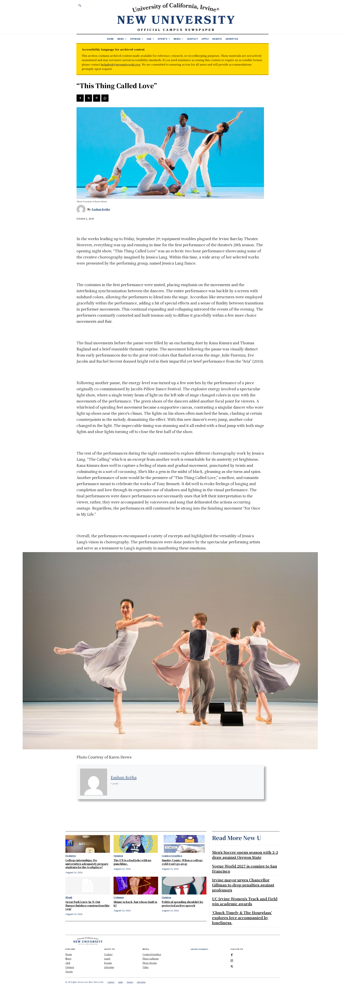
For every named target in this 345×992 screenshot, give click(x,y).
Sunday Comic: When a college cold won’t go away (182, 862)
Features (70, 856)
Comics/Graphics (172, 856)
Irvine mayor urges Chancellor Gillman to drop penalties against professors (243, 884)
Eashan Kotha (101, 209)
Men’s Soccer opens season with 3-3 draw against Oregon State (245, 855)
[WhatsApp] (105, 98)
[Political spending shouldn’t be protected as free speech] (184, 885)
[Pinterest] (96, 98)
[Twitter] (88, 98)
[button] (80, 5)
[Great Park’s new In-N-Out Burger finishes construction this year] (87, 885)
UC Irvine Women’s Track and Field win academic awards (244, 901)
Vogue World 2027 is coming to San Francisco (244, 868)
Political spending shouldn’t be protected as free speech (182, 903)
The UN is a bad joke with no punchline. (132, 862)
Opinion (118, 856)
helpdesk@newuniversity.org (120, 64)
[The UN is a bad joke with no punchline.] (136, 844)
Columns (119, 897)
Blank (68, 897)
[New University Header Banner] (175, 17)
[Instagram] (232, 961)
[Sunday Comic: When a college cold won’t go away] (184, 844)
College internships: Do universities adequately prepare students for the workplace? (86, 863)
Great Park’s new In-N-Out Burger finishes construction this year (87, 905)
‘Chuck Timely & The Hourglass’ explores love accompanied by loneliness (242, 917)
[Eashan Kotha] (82, 209)
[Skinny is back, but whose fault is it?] (136, 885)
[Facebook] (80, 98)
